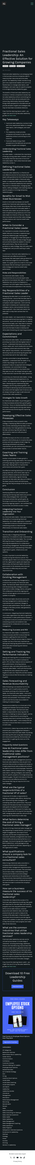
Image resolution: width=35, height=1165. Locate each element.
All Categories (7, 1050)
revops (5, 1106)
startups (5, 1134)
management (7, 1095)
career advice (7, 1056)
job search (6, 1087)
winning (5, 1143)
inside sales (6, 1080)
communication (8, 1059)
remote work (7, 1104)
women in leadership (9, 1145)
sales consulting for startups (12, 1112)
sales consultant (8, 1110)
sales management (8, 1121)
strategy (5, 1136)
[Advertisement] (17, 25)
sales (4, 1108)
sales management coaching (11, 1123)
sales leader (12, 66)
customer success (8, 1063)
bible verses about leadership (12, 1054)
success (5, 1140)
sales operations (8, 1125)
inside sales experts (9, 1084)
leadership (5, 66)
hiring (4, 1076)
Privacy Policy (17, 1161)
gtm (4, 1074)
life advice (6, 1093)
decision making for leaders (11, 1065)
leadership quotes (8, 1091)
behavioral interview (9, 1052)
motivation (6, 1097)
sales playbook (7, 1127)
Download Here (17, 986)
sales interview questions (10, 1115)
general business (8, 1069)
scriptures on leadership (10, 1132)
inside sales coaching (9, 1082)
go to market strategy (9, 1072)
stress (4, 1138)
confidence (6, 1061)
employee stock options (10, 1067)
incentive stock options (10, 1078)
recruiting (6, 1102)
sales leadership (20, 66)
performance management (11, 1100)
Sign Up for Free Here (10, 1042)
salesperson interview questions (13, 1130)
